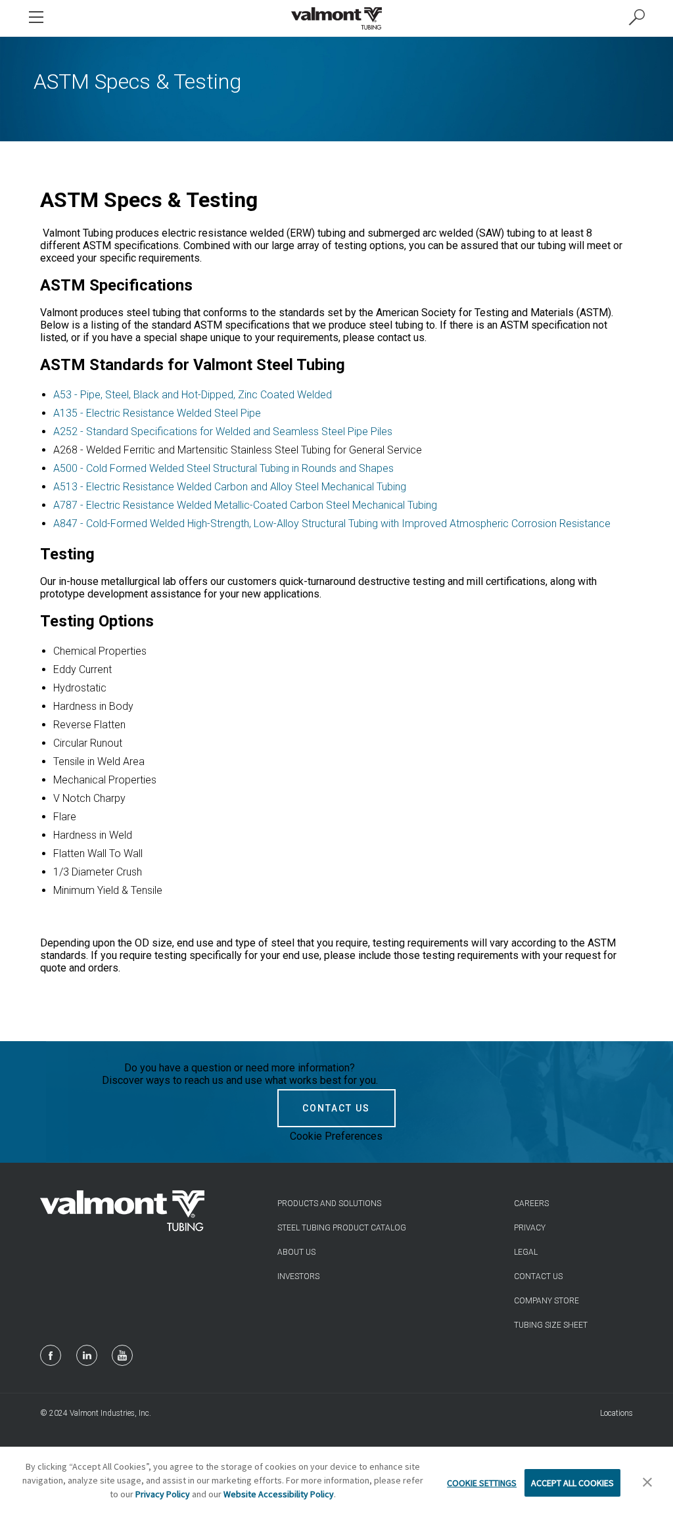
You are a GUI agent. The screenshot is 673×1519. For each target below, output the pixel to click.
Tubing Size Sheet (551, 1325)
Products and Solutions (329, 1203)
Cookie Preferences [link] (336, 1136)
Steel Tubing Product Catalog (341, 1227)
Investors (298, 1276)
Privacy (529, 1227)
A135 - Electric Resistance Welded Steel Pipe (157, 413)
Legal (526, 1252)
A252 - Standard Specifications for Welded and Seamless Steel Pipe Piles (222, 431)
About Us (296, 1252)
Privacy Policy (162, 1494)
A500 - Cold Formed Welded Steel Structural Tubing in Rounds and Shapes (223, 468)
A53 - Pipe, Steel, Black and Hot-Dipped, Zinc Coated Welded (192, 394)
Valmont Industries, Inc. (110, 1413)
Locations (616, 1413)
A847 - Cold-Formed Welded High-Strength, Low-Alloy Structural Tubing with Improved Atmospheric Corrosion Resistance (332, 523)
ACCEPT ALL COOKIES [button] (572, 1483)
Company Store (546, 1300)
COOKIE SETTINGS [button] (482, 1483)
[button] (647, 1482)
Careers (531, 1203)
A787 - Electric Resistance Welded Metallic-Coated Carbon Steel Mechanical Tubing (245, 505)
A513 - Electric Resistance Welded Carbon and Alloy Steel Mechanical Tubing (229, 486)
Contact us (538, 1276)
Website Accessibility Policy (278, 1494)
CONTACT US (336, 1108)
